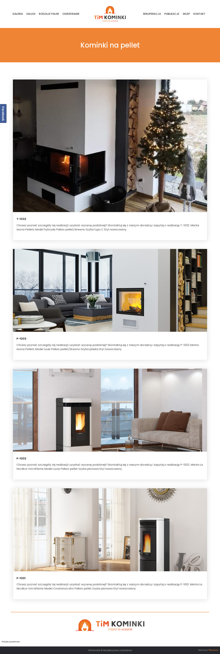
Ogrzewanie (70, 14)
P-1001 (21, 578)
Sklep (186, 14)
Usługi (30, 14)
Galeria (17, 14)
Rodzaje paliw (49, 14)
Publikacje (171, 14)
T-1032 (21, 219)
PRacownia (213, 650)
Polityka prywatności (11, 641)
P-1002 (21, 458)
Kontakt (199, 14)
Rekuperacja (152, 14)
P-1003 (21, 339)
